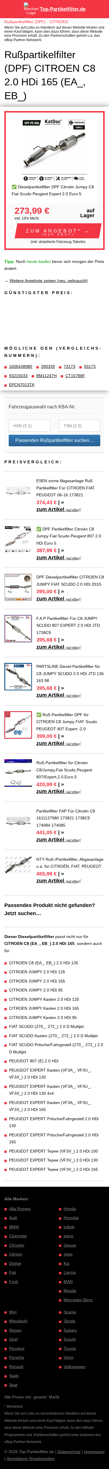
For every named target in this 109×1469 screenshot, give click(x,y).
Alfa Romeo (20, 1208)
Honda (70, 1208)
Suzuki (70, 1339)
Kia (66, 1263)
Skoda (69, 1321)
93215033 (18, 375)
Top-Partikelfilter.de (62, 9)
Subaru (70, 1330)
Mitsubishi (18, 1321)
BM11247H (46, 375)
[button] (58, 230)
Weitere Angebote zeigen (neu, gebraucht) (49, 280)
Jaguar (70, 1245)
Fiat (12, 1272)
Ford (13, 1281)
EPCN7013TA (21, 384)
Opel (13, 1339)
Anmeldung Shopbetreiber (31, 1458)
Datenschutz (69, 1451)
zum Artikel (58, 509)
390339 (48, 366)
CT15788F (75, 375)
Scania (70, 1312)
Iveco (69, 1236)
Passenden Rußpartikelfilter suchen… (54, 440)
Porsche (16, 1357)
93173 (90, 366)
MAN (68, 1281)
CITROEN (59, 21)
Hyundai (71, 1217)
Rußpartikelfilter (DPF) (25, 21)
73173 (69, 366)
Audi (13, 1217)
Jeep (68, 1254)
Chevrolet (18, 1236)
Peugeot (16, 1348)
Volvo (69, 1357)
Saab (14, 1375)
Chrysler (16, 1245)
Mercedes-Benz (78, 1299)
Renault (16, 1366)
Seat (13, 1385)
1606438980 (20, 366)
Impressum (94, 1451)
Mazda (70, 1290)
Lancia (70, 1272)
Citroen (15, 1254)
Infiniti (69, 1227)
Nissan (15, 1330)
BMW (14, 1227)
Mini (13, 1312)
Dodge (15, 1263)
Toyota (70, 1348)
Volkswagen (74, 1366)
